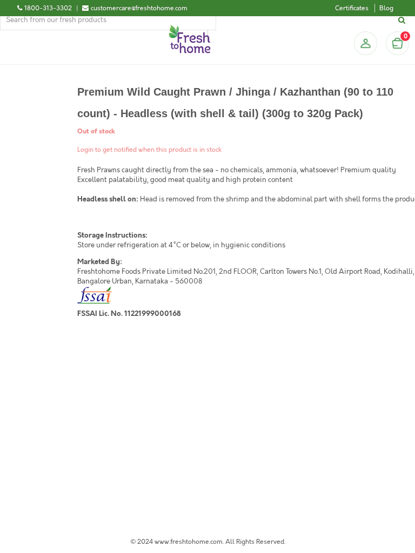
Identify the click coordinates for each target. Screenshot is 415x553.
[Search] (403, 20)
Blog (386, 8)
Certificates (352, 8)
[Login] (365, 43)
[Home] (189, 29)
